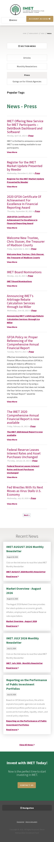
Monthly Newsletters (27, 66)
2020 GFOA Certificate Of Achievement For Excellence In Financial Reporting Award (24, 202)
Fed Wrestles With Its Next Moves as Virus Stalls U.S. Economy (25, 491)
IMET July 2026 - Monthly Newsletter (24, 663)
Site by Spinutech (31, 822)
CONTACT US (26, 785)
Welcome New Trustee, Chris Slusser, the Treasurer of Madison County (26, 241)
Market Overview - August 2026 (21, 621)
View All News (26, 744)
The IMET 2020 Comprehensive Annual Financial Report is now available (23, 417)
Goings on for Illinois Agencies (27, 81)
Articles (27, 57)
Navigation (28, 808)
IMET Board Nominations (24, 272)
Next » (26, 515)
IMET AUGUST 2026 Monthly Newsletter (26, 571)
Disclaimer (20, 822)
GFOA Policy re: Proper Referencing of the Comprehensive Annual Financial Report (23, 342)
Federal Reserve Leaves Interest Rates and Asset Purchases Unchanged (24, 453)
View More (12, 152)
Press (27, 75)
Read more (12, 576)
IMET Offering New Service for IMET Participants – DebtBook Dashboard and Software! (25, 126)
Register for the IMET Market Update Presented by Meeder (24, 166)
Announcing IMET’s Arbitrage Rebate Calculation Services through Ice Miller (21, 301)
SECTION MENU (28, 46)
